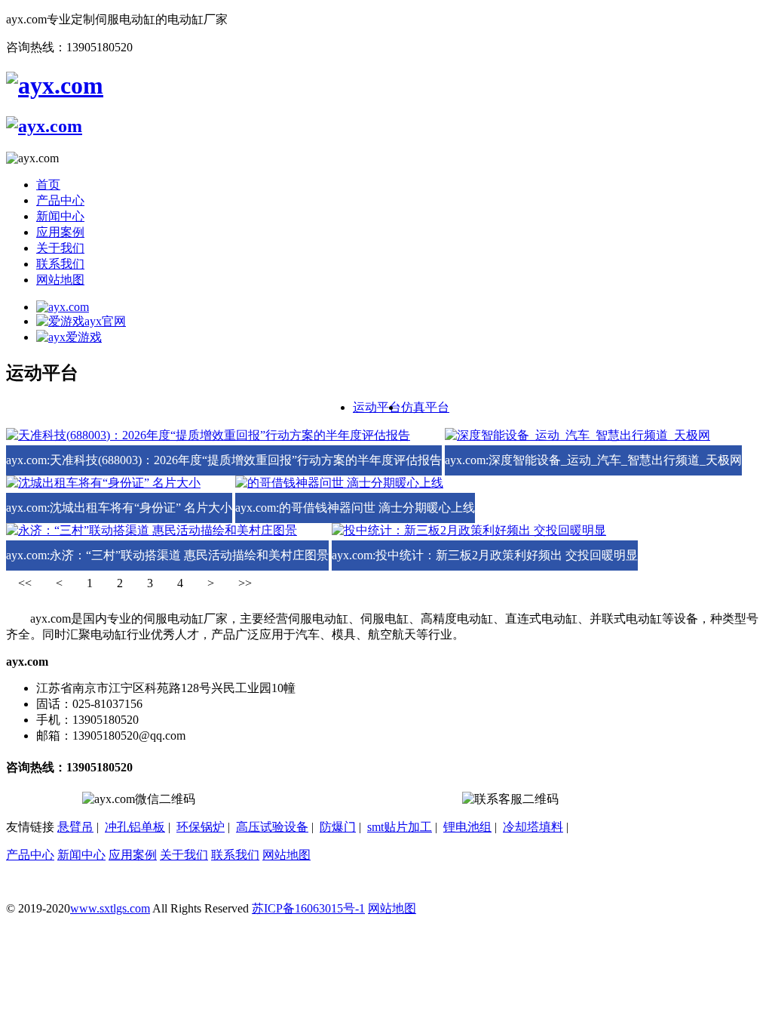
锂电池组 (467, 826)
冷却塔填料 (533, 826)
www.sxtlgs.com (110, 908)
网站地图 (60, 279)
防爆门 (338, 826)
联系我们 (60, 263)
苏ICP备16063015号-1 (308, 908)
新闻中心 (60, 216)
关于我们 (60, 248)
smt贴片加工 (399, 826)
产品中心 (60, 200)
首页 (48, 184)
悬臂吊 (75, 826)
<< (25, 583)
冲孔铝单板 (135, 826)
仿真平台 (425, 407)
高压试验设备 (272, 826)
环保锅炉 (200, 826)
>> (245, 583)
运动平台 (377, 407)
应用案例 (60, 232)
